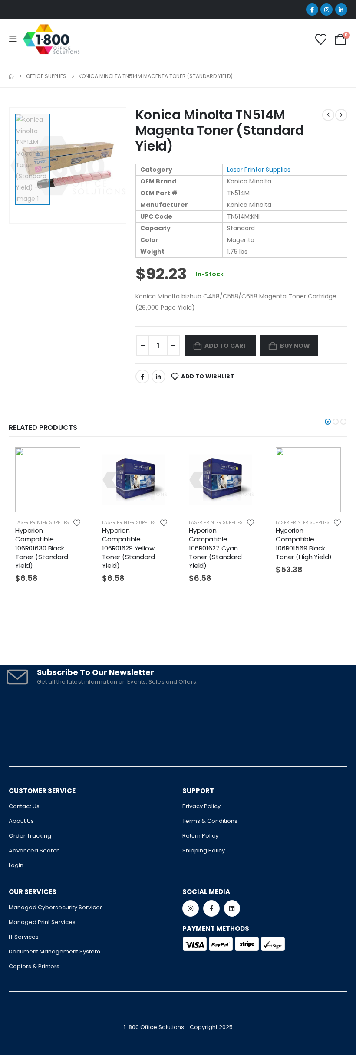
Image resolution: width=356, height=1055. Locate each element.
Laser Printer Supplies (258, 169)
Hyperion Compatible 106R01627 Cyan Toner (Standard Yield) (215, 548)
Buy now (295, 345)
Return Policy (200, 836)
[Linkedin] (232, 908)
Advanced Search (34, 850)
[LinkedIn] (341, 9)
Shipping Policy (203, 850)
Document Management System (54, 951)
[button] (328, 422)
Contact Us (24, 806)
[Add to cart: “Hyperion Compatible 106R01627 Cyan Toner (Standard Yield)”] (246, 461)
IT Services (24, 937)
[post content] (48, 479)
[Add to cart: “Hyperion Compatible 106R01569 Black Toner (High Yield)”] (333, 461)
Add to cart (225, 345)
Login (16, 865)
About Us (21, 821)
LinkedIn (158, 376)
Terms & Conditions (209, 821)
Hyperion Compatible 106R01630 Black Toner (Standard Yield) (41, 548)
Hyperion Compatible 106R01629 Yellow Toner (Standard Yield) (128, 548)
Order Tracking (30, 836)
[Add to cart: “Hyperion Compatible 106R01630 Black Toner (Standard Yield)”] (73, 461)
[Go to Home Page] (11, 76)
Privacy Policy (201, 806)
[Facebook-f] (211, 908)
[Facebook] (312, 9)
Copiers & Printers (34, 966)
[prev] (328, 115)
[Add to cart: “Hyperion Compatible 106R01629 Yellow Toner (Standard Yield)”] (159, 461)
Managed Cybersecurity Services (56, 907)
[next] (341, 115)
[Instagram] (326, 9)
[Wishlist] (321, 39)
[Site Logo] (51, 39)
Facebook (142, 376)
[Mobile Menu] (16, 39)
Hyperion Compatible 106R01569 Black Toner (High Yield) (304, 543)
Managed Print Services (42, 922)
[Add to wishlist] (76, 522)
